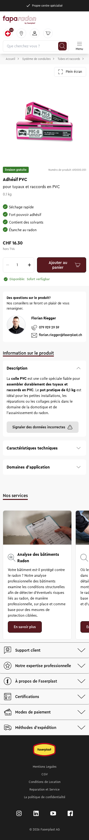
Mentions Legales (44, 766)
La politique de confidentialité (44, 797)
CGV (45, 774)
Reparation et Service (44, 789)
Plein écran (74, 71)
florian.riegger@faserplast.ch (60, 335)
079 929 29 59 (49, 327)
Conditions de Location (45, 782)
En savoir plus (25, 627)
